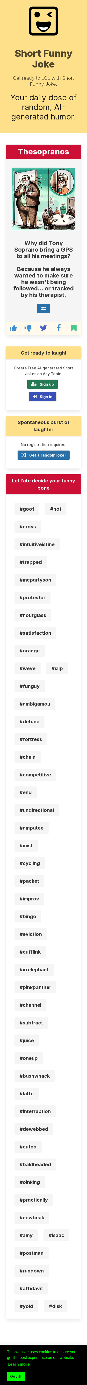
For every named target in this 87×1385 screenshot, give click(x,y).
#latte (27, 1094)
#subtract (31, 1023)
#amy (26, 1235)
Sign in (46, 396)
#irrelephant (34, 969)
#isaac (56, 1235)
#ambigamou (35, 704)
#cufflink (30, 952)
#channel (30, 1005)
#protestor (32, 597)
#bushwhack (35, 1076)
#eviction (31, 934)
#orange (30, 651)
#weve (28, 668)
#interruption (35, 1111)
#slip (57, 668)
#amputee (32, 828)
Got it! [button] (16, 1376)
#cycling (30, 863)
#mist (26, 845)
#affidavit (31, 1288)
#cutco (28, 1147)
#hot (55, 509)
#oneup (29, 1058)
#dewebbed (34, 1129)
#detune (29, 721)
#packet (29, 881)
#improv (29, 899)
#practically (34, 1200)
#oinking (30, 1182)
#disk (55, 1306)
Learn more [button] (19, 1364)
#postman (32, 1253)
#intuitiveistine (37, 544)
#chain (28, 757)
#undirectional (37, 810)
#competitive (35, 775)
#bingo (28, 916)
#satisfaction (35, 633)
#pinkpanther (35, 987)
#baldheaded (35, 1164)
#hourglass (33, 615)
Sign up (47, 384)
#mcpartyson (35, 580)
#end (26, 792)
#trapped (31, 562)
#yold (26, 1306)
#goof (27, 509)
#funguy (30, 686)
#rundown (32, 1271)
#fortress (31, 739)
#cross (28, 527)
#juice (27, 1040)
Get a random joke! (47, 455)
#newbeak (32, 1218)
